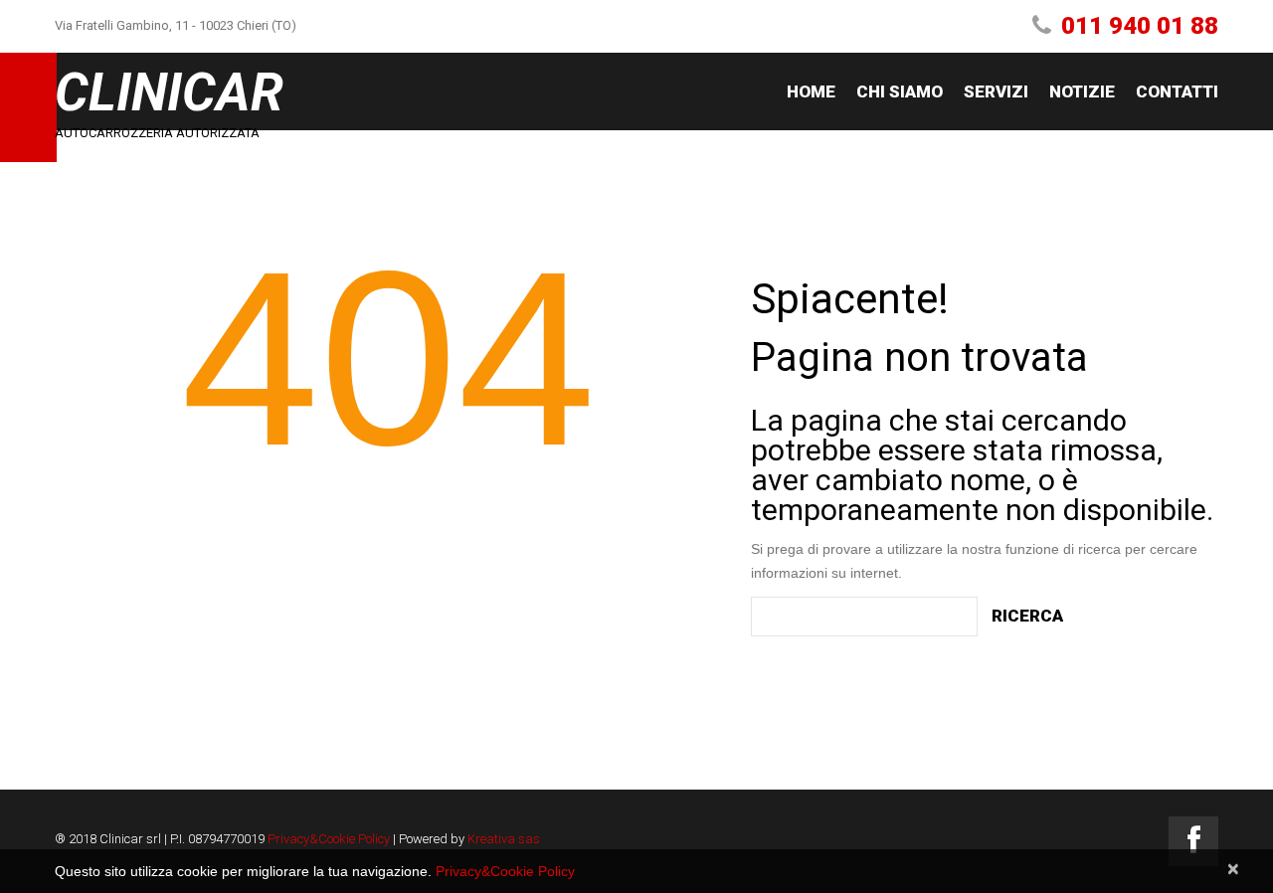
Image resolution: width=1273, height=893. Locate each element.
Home (811, 91)
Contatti (1177, 91)
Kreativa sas (503, 838)
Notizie (1082, 91)
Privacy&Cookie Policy (329, 838)
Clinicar (169, 92)
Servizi (996, 91)
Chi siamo (899, 91)
